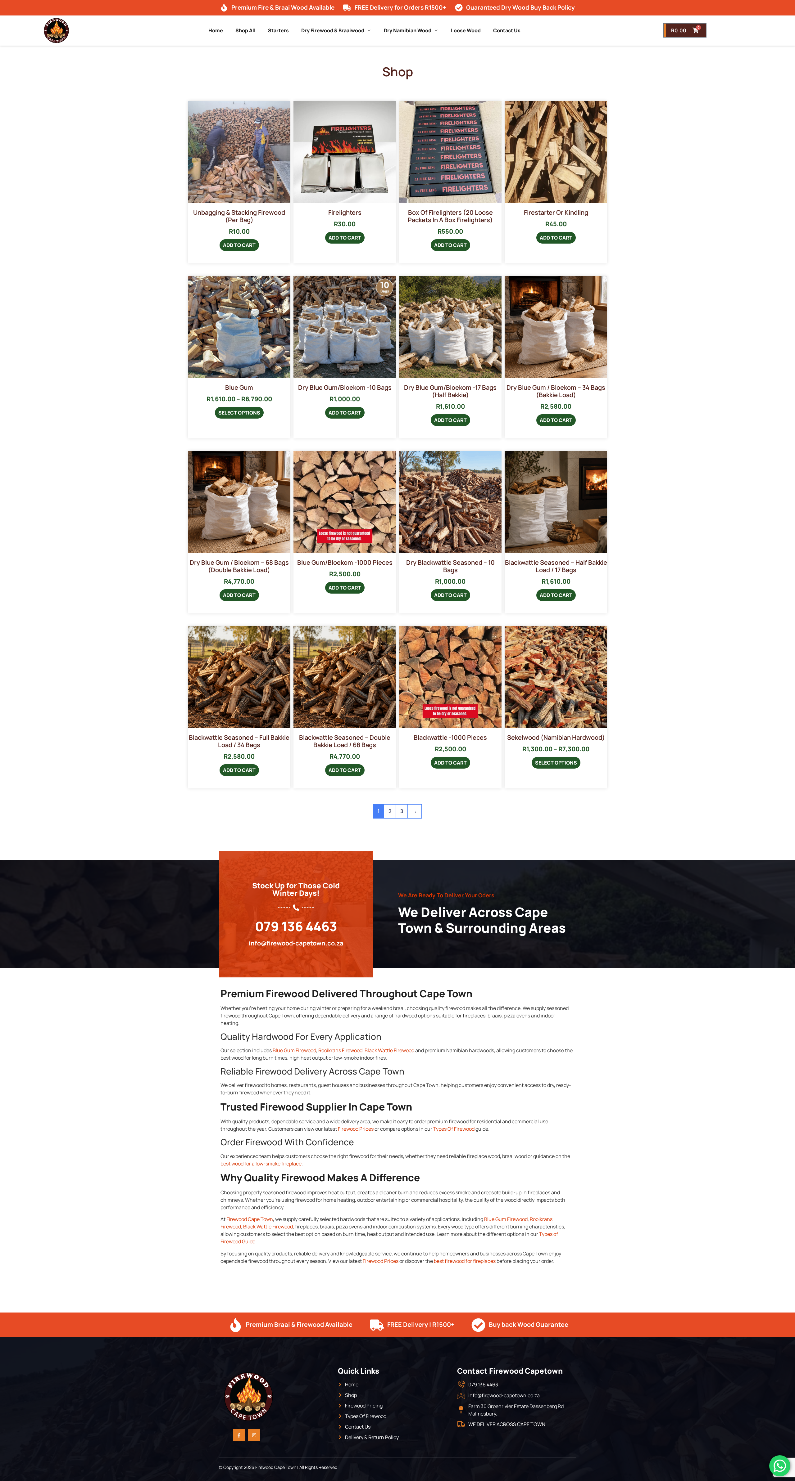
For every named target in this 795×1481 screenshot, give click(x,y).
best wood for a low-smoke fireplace (261, 1163)
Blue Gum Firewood (294, 1050)
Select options (239, 412)
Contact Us (506, 30)
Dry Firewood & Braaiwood (332, 30)
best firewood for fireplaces (465, 1261)
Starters (278, 30)
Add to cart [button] (239, 245)
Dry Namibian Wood (407, 30)
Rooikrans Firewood (340, 1050)
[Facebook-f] (239, 1435)
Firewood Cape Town (249, 1219)
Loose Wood (466, 30)
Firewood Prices (356, 1128)
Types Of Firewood (454, 1128)
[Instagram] (254, 1435)
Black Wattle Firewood (389, 1050)
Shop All (245, 30)
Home (215, 30)
